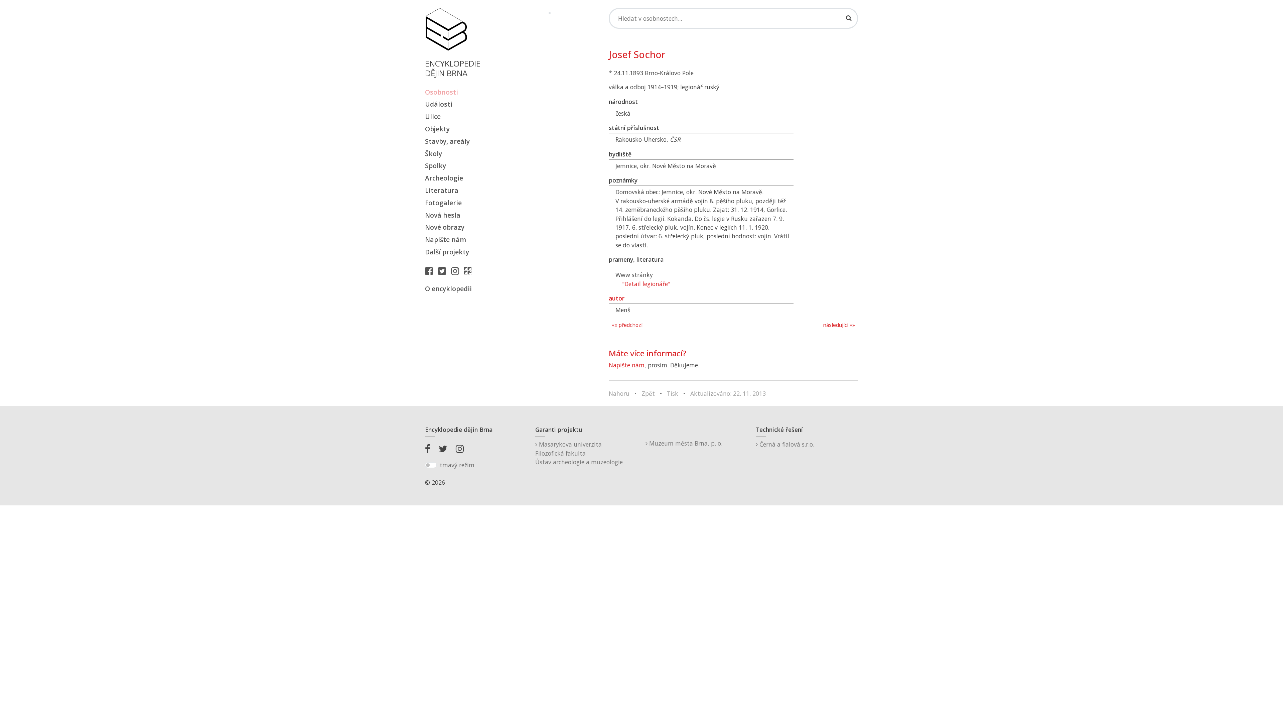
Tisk (672, 393)
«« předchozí (627, 325)
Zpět (648, 393)
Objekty (437, 128)
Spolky (435, 165)
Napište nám (445, 239)
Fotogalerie (443, 202)
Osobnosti (441, 92)
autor (616, 298)
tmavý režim (457, 465)
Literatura (441, 190)
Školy (433, 153)
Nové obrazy (444, 227)
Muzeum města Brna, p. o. (685, 443)
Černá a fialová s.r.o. (786, 444)
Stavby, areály (447, 141)
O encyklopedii (448, 288)
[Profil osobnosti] (469, 271)
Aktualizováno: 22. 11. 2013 (728, 393)
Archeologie (444, 178)
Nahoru (619, 393)
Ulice (433, 116)
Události (438, 104)
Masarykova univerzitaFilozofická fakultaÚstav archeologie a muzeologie (579, 453)
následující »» (839, 325)
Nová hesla (442, 215)
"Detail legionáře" (646, 284)
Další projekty (447, 251)
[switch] (431, 465)
